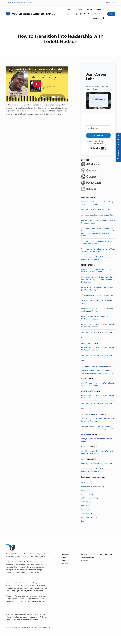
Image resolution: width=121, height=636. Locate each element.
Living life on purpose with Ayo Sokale (95, 210)
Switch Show (110, 3)
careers (85, 447)
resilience (85, 343)
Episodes (78, 9)
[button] (98, 100)
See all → (84, 337)
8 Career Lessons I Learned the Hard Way (97, 295)
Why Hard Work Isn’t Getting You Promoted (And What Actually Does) (97, 288)
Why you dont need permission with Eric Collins (96, 440)
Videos (89, 9)
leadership (86, 513)
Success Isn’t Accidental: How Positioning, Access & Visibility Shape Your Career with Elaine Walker (97, 279)
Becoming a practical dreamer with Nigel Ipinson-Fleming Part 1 (96, 242)
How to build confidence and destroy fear (97, 215)
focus (84, 379)
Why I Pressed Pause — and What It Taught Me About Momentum (97, 203)
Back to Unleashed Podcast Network (20, 3)
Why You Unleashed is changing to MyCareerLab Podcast (94, 317)
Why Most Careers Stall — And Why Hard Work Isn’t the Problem (97, 309)
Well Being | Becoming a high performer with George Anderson (98, 221)
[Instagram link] (77, 14)
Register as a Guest (96, 14)
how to (84, 459)
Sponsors (96, 18)
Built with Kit (98, 148)
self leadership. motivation (93, 366)
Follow (111, 14)
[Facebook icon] (106, 554)
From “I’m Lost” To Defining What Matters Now (96, 302)
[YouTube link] (85, 14)
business (85, 434)
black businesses (89, 517)
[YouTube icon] (111, 554)
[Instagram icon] (101, 554)
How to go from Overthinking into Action (96, 332)
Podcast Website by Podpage (41, 627)
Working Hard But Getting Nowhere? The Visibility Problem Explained (96, 270)
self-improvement (89, 414)
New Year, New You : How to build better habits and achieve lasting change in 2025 (97, 372)
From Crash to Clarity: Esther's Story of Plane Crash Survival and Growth (98, 250)
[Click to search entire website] (104, 18)
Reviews (98, 9)
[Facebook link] (81, 14)
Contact (70, 14)
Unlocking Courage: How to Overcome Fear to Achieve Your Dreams (97, 258)
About (69, 9)
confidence (86, 391)
